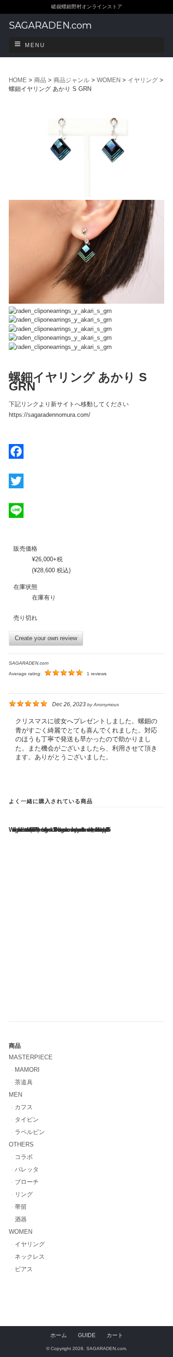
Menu (35, 45)
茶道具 (24, 1082)
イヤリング (30, 1244)
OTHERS (21, 1144)
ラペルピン (30, 1132)
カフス (24, 1107)
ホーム (58, 1335)
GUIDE (86, 1335)
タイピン (27, 1119)
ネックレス (30, 1256)
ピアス (24, 1269)
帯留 (21, 1206)
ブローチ (27, 1181)
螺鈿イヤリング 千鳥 (125, 876)
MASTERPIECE (31, 1057)
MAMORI (27, 1069)
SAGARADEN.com (50, 25)
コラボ (24, 1156)
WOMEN (20, 1231)
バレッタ (27, 1169)
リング (24, 1194)
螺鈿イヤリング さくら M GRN (47, 880)
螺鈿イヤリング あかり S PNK (48, 967)
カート (115, 1335)
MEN (15, 1094)
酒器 (21, 1219)
